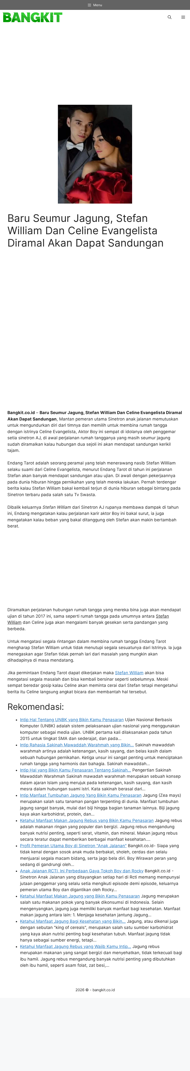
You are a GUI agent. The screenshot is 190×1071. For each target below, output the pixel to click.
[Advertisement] (95, 67)
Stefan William (129, 672)
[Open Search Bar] (169, 17)
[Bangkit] (32, 17)
